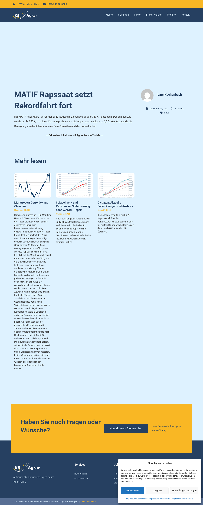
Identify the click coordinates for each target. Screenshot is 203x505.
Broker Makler (153, 14)
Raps (166, 112)
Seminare (123, 14)
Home (109, 14)
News (137, 14)
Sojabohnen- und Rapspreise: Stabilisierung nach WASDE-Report (73, 206)
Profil (170, 14)
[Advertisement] (101, 54)
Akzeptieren (132, 490)
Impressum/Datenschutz (136, 499)
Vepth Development (88, 502)
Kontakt (186, 14)
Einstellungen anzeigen (184, 490)
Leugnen (157, 490)
